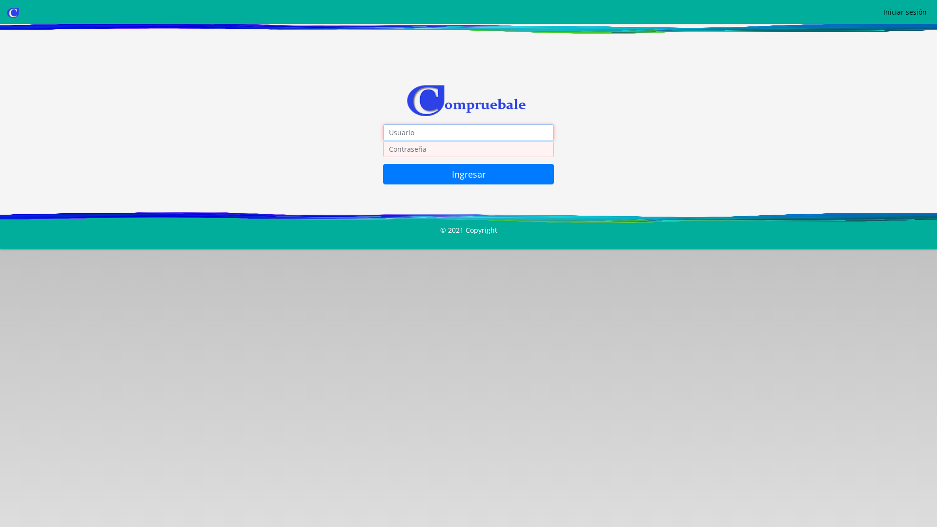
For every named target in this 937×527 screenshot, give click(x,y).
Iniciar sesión (905, 12)
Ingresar (469, 174)
